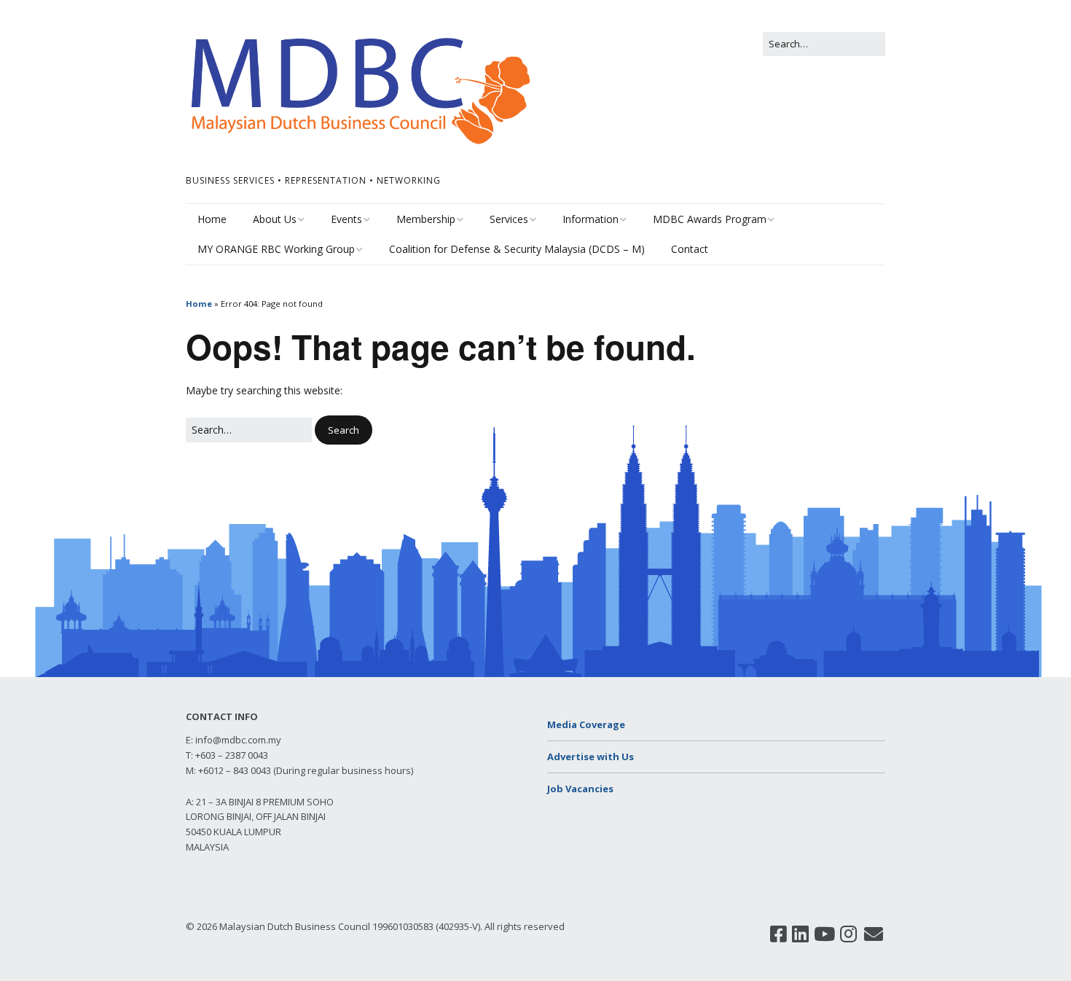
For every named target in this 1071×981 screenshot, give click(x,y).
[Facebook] (778, 934)
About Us (275, 219)
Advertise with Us (590, 756)
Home (212, 219)
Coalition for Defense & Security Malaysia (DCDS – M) (517, 249)
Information (590, 219)
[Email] (874, 934)
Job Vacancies (580, 788)
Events (346, 219)
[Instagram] (848, 934)
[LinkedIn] (800, 934)
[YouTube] (824, 934)
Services (509, 219)
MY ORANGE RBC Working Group (276, 249)
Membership (425, 219)
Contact (689, 249)
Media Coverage (586, 724)
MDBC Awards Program (709, 219)
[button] (343, 430)
